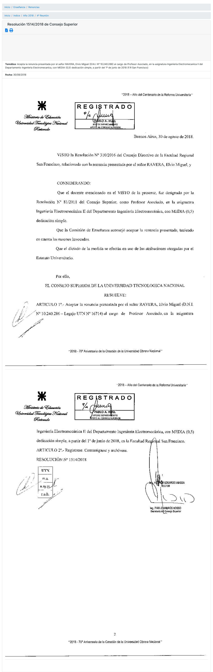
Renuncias (33, 7)
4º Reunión (43, 15)
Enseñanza (19, 7)
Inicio (7, 7)
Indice (16, 15)
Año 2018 (28, 15)
